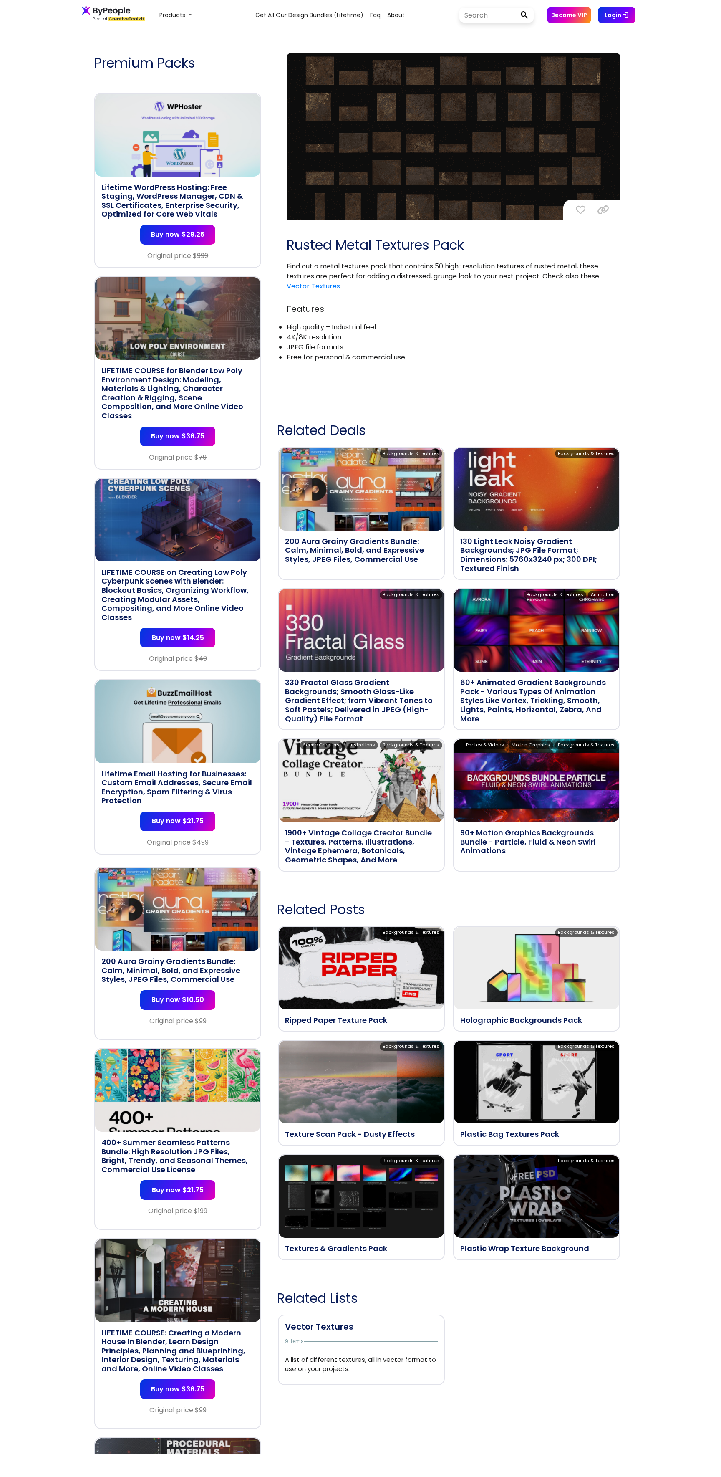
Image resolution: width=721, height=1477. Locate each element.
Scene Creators (321, 744)
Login (614, 15)
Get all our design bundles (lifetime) (309, 15)
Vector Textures (313, 286)
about (396, 15)
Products (173, 15)
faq (375, 15)
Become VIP (569, 15)
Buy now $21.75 (178, 821)
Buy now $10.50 (177, 999)
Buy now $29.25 (177, 234)
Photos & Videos (485, 744)
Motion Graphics (531, 744)
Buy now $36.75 (177, 436)
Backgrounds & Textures (411, 453)
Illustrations (361, 744)
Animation (603, 594)
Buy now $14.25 (178, 637)
